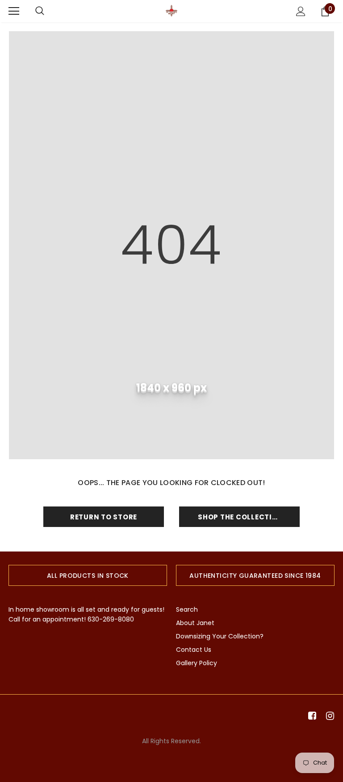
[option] (88, 575)
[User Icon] (300, 11)
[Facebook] (310, 716)
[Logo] (171, 10)
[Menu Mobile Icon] (13, 11)
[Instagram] (328, 716)
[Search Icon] (39, 11)
